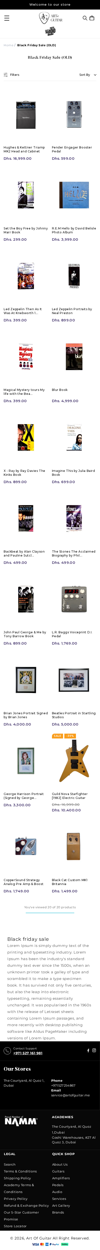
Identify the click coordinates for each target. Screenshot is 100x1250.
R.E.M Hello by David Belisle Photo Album (74, 230)
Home (8, 45)
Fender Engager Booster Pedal (72, 149)
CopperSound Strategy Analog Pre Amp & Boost (23, 882)
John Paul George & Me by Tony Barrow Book (25, 634)
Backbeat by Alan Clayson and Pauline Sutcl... (24, 553)
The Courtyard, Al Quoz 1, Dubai (24, 1083)
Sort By (84, 75)
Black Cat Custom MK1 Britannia (70, 882)
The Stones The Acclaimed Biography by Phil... (74, 553)
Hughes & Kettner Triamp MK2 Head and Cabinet (24, 149)
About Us (60, 1164)
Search (10, 1164)
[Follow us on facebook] (94, 1051)
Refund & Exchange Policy (26, 1205)
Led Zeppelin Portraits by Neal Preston (72, 311)
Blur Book (60, 390)
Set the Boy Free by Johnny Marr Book (26, 230)
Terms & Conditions (20, 1171)
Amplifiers (61, 1178)
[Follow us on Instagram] (88, 1051)
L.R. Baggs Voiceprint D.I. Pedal (72, 634)
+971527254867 (63, 1085)
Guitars (58, 1171)
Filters (14, 75)
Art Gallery (61, 1205)
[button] (85, 18)
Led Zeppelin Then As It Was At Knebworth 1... (23, 311)
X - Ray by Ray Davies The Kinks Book (24, 473)
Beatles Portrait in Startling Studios (74, 715)
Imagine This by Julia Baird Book (73, 473)
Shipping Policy (17, 1178)
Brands (58, 1212)
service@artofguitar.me (70, 1095)
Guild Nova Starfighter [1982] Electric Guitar (70, 796)
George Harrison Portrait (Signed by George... (24, 796)
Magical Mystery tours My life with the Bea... (24, 392)
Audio (57, 1192)
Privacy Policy (15, 1199)
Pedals (58, 1185)
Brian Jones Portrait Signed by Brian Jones (26, 715)
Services (59, 1199)
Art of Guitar (39, 1238)
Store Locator (15, 1226)
